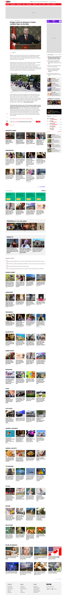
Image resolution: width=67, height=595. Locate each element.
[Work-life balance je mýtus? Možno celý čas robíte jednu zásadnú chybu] (41, 433)
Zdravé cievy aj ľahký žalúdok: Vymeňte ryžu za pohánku (40, 458)
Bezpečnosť (37, 481)
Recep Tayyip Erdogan (29, 118)
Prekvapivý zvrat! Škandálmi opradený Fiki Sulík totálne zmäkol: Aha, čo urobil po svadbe (10, 323)
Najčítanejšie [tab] (50, 54)
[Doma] (48, 126)
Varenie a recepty (11, 448)
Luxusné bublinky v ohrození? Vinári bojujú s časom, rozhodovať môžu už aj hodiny (10, 343)
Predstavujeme (7, 423)
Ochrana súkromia (10, 587)
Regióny (37, 286)
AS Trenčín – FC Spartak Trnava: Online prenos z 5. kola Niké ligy (30, 399)
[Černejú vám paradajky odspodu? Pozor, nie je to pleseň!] (41, 530)
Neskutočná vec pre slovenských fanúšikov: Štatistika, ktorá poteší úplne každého (20, 212)
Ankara (23, 118)
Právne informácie (10, 586)
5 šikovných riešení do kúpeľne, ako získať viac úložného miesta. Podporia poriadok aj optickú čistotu (20, 517)
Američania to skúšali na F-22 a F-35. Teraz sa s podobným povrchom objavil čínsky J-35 (30, 477)
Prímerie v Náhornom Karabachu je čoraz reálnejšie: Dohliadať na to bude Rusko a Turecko (20, 142)
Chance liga (37, 402)
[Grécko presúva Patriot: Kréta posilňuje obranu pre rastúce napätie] (20, 297)
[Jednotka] (48, 123)
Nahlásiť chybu (12, 125)
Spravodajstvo (35, 586)
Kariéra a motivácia (12, 428)
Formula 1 (7, 403)
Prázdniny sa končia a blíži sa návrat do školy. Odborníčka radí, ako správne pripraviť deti (30, 497)
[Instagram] (49, 584)
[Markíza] (48, 118)
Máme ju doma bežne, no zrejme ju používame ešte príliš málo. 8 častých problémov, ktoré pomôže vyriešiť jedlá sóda (10, 517)
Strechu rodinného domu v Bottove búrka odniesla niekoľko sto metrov (38, 250)
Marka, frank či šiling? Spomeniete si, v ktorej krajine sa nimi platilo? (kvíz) (30, 381)
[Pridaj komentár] (7, 114)
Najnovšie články (10, 258)
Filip (42, 1)
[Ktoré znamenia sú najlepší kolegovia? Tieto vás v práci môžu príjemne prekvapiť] (30, 433)
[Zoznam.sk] (49, 589)
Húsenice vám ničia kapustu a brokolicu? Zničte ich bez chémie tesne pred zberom (9, 536)
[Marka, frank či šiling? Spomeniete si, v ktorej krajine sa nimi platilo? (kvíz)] (30, 374)
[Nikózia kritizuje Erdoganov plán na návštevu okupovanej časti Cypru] (10, 135)
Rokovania (16, 118)
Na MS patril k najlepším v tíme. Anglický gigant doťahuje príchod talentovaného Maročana (20, 497)
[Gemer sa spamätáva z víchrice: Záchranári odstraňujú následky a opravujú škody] (30, 277)
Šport (24, 4)
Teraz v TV (49, 116)
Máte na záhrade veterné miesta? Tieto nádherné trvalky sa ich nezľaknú (20, 535)
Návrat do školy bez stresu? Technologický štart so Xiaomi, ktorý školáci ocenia (40, 212)
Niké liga (27, 401)
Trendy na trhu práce (8, 443)
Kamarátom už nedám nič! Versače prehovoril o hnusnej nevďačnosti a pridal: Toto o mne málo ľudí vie (40, 323)
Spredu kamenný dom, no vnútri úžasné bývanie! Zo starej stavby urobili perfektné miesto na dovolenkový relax (30, 517)
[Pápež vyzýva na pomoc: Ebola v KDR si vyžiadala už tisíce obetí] (41, 297)
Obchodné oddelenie (36, 588)
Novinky (27, 422)
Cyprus (20, 118)
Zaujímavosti (28, 4)
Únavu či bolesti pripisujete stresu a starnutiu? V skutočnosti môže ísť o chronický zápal (40, 498)
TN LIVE (8, 486)
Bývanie (8, 506)
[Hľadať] (60, 4)
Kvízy (40, 4)
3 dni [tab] (56, 54)
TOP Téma (27, 480)
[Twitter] (50, 584)
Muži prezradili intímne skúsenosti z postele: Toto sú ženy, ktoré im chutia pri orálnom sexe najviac (56, 112)
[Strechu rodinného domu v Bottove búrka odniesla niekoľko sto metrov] (38, 243)
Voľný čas (54, 4)
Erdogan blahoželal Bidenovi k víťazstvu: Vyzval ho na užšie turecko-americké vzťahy (30, 142)
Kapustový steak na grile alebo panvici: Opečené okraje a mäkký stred (30, 458)
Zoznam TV (10, 237)
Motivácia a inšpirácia (18, 442)
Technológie (9, 466)
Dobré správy (10, 351)
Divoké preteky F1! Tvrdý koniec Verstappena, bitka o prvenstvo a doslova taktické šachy (20, 400)
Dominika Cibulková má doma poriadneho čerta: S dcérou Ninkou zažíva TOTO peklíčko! (12, 250)
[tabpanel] (54, 66)
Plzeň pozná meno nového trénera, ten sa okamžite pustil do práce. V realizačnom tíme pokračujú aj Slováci (10, 498)
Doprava (37, 422)
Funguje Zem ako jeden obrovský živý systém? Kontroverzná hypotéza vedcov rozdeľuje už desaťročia (20, 478)
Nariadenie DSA (10, 592)
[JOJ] (48, 121)
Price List (22, 591)
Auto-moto (9, 408)
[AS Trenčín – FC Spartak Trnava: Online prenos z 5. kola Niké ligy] (30, 393)
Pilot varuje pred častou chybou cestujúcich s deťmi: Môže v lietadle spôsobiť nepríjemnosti (30, 343)
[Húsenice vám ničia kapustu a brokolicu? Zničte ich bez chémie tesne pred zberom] (10, 530)
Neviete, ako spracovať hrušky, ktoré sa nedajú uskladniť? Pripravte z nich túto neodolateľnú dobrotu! (30, 537)
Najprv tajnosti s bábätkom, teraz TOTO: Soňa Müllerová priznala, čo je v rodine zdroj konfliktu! (25, 250)
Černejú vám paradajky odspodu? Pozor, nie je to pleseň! (40, 535)
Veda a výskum (18, 481)
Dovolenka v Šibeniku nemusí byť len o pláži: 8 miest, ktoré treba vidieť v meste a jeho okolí (20, 343)
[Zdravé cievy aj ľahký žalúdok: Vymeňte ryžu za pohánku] (41, 453)
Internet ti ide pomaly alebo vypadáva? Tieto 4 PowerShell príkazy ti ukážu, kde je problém (10, 477)
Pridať (39, 121)
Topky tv (43, 4)
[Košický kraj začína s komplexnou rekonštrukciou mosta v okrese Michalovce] (41, 413)
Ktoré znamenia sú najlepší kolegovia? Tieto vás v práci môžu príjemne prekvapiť (30, 439)
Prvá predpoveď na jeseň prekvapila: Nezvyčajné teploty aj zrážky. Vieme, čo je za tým (40, 283)
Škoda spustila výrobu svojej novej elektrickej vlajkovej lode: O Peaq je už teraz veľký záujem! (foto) (20, 381)
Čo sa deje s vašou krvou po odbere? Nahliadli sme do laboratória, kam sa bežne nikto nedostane (30, 212)
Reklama (22, 584)
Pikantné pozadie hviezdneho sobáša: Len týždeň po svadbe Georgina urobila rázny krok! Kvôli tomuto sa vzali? (20, 323)
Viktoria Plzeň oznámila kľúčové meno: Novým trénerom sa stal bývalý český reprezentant (40, 400)
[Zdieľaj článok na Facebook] (7, 117)
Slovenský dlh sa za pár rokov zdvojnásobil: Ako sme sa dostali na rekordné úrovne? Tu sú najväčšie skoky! (10, 381)
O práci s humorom (28, 442)
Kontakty (35, 584)
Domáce (7, 4)
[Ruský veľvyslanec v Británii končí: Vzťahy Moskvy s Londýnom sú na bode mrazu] (30, 297)
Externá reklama (23, 587)
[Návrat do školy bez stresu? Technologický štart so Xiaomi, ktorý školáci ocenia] (20, 356)
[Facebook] (47, 584)
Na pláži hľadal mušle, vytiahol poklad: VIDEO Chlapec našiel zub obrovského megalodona (40, 343)
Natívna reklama (23, 592)
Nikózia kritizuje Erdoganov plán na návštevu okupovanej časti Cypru (9, 142)
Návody (6, 480)
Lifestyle (48, 4)
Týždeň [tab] (59, 54)
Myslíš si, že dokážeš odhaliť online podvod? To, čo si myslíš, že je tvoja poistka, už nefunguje (40, 478)
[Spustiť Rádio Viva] (54, 20)
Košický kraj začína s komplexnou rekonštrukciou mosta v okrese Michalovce (40, 420)
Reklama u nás (22, 586)
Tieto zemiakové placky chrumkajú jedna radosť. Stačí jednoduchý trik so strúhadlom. (10, 459)
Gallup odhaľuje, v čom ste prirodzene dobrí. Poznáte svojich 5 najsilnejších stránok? (20, 439)
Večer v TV (55, 116)
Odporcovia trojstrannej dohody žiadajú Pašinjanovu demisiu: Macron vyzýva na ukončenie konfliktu (40, 142)
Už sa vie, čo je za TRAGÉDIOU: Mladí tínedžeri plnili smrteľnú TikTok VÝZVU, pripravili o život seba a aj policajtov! (56, 150)
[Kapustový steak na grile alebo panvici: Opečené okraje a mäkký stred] (30, 453)
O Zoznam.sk (10, 584)
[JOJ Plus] (48, 128)
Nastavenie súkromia (10, 588)
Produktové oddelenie (36, 587)
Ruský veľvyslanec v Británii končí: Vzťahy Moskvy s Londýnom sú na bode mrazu (30, 303)
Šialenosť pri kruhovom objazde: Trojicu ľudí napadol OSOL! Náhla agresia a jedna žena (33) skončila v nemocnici (25, 261)
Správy (33, 252)
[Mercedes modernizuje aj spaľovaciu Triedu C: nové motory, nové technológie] (20, 413)
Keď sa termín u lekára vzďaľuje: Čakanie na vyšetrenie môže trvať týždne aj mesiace (10, 212)
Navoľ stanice (48, 131)
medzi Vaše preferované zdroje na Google (21, 121)
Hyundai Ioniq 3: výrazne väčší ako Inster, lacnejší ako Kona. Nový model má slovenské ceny (30, 420)
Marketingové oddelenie (37, 591)
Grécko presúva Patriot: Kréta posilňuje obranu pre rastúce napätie (17, 266)
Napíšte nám (9, 591)
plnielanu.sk (27, 364)
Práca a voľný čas (38, 442)
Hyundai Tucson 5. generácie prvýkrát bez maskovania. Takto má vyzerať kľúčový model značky (10, 420)
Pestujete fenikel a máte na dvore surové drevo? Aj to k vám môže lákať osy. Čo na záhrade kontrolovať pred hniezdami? (40, 517)
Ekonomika (35, 4)
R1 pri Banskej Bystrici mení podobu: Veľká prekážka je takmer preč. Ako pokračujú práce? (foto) (40, 381)
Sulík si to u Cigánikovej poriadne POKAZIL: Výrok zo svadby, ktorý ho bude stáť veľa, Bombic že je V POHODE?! (25, 268)
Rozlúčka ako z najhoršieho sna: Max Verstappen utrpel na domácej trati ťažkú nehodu (9, 400)
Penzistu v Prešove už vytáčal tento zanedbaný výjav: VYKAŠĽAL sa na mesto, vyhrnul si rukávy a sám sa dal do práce (25, 263)
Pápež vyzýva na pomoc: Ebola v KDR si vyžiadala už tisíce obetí (40, 302)
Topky (16, 20)
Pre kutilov (9, 525)
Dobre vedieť (54, 78)
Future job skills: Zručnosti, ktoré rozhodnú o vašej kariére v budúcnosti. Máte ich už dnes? (10, 440)
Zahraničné (13, 4)
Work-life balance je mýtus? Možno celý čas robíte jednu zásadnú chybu (40, 439)
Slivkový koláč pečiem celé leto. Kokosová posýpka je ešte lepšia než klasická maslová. (20, 459)
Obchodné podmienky (23, 588)
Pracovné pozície (9, 190)
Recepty (27, 540)
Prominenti (19, 4)
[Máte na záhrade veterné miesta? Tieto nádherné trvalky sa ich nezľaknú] (20, 530)
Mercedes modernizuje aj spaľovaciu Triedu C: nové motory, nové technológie (20, 419)
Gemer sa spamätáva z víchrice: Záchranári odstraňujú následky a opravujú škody (30, 283)
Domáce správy (10, 272)
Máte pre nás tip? (36, 592)
